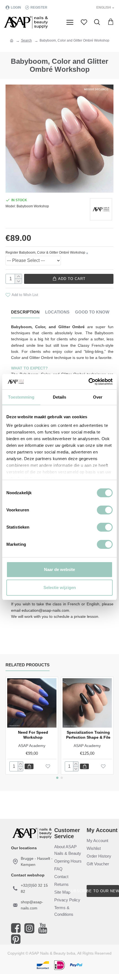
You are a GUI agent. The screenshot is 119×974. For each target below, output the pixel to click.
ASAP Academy (31, 745)
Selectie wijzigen (59, 587)
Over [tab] (97, 397)
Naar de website (59, 569)
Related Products (28, 664)
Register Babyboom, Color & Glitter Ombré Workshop (45, 252)
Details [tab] (59, 397)
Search (26, 40)
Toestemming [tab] (21, 397)
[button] (57, 778)
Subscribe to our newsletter (103, 891)
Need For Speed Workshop (33, 735)
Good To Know (92, 312)
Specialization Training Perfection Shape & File (88, 735)
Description (25, 312)
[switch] (105, 510)
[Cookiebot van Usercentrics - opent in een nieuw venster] (88, 381)
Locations (57, 312)
